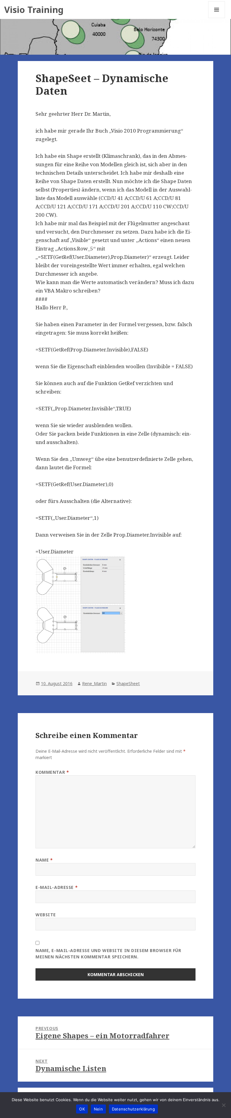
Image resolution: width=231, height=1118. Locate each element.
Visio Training (33, 9)
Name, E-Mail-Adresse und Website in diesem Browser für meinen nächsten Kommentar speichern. (108, 954)
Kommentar (52, 772)
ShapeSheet (128, 683)
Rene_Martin (94, 683)
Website (45, 914)
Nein (98, 1109)
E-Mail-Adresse (56, 887)
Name (44, 860)
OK (82, 1109)
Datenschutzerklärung (133, 1109)
